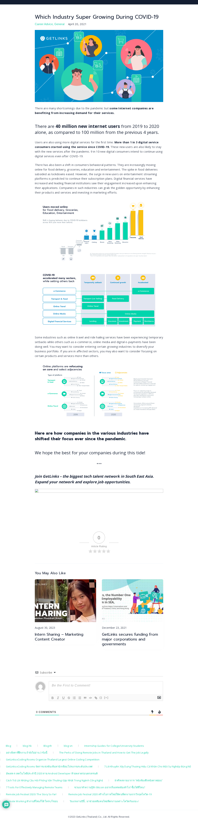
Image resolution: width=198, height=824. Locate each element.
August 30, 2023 (45, 627)
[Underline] (63, 698)
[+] (106, 697)
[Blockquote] (85, 698)
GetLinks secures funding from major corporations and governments (130, 639)
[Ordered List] (74, 698)
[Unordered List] (79, 698)
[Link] (96, 698)
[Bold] (52, 698)
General (59, 24)
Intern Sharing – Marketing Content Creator (59, 637)
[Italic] (58, 698)
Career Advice (44, 24)
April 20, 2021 (77, 24)
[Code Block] (90, 698)
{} (101, 697)
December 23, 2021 (114, 627)
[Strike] (69, 698)
